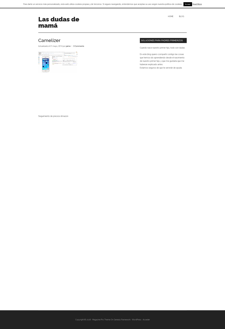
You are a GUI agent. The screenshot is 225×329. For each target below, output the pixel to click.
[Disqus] (87, 202)
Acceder (146, 320)
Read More (197, 4)
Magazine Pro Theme (101, 320)
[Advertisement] (87, 95)
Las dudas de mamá (58, 22)
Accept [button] (187, 4)
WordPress (136, 320)
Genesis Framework (122, 320)
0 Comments (78, 46)
